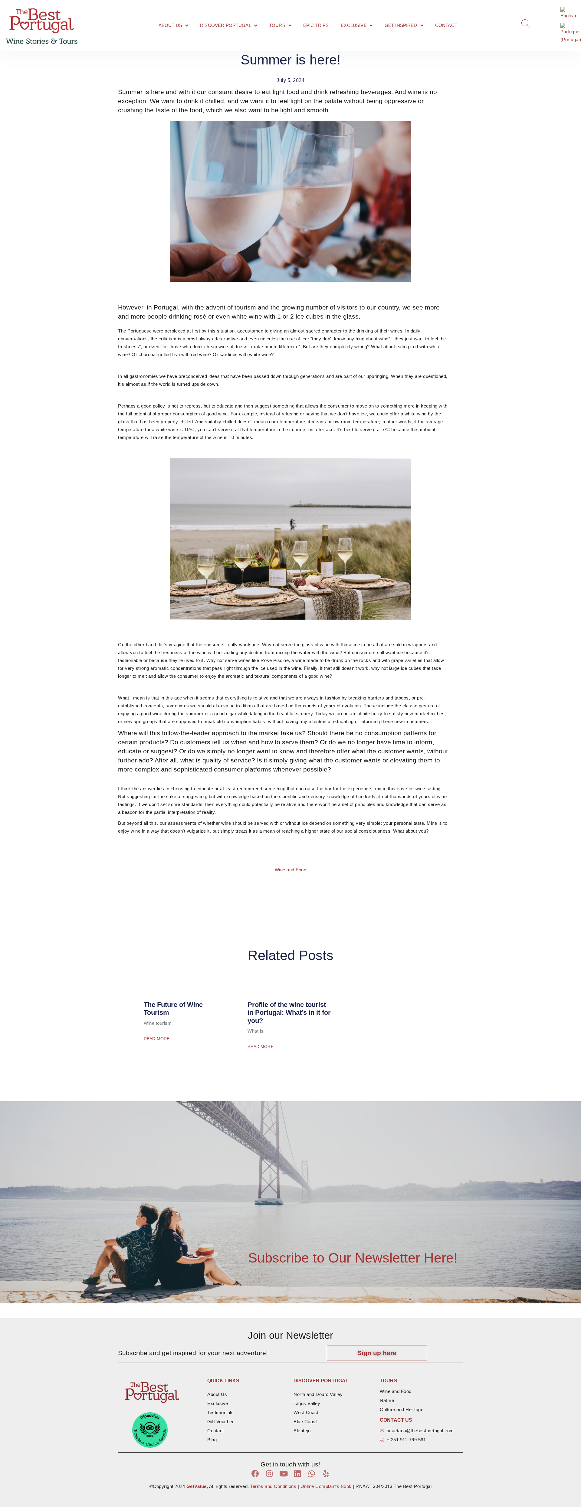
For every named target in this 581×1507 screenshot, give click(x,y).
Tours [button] (277, 25)
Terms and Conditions (273, 1486)
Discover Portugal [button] (225, 25)
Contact (446, 25)
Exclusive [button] (353, 25)
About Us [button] (170, 25)
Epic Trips (316, 25)
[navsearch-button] (525, 25)
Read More (156, 1038)
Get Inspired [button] (401, 25)
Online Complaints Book (325, 1486)
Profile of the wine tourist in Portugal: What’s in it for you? (289, 1012)
